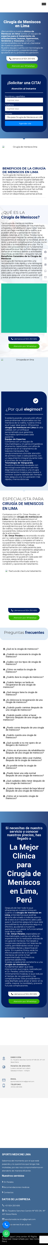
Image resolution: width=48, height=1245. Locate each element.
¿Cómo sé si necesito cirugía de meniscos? (22, 797)
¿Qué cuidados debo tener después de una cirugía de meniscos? (25, 782)
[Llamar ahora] (6, 1224)
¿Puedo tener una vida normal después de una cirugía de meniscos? (25, 774)
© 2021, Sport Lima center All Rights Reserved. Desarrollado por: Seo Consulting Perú (23, 1239)
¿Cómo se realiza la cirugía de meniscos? (21, 670)
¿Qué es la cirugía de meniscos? (22, 649)
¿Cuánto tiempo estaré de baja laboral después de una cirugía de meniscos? (25, 789)
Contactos (8, 1192)
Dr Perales (8, 1182)
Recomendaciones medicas (16, 1187)
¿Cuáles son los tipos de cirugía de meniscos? (23, 663)
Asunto (8, 113)
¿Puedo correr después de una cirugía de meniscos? (25, 728)
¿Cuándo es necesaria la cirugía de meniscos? (23, 655)
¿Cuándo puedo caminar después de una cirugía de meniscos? (24, 708)
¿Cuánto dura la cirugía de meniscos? (25, 677)
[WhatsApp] (6, 1233)
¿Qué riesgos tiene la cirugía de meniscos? (21, 693)
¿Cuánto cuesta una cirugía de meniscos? (21, 736)
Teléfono (9, 105)
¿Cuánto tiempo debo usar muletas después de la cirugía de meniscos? (24, 759)
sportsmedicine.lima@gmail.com (22, 1081)
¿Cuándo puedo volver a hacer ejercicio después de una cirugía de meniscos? (22, 717)
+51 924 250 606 (16, 1087)
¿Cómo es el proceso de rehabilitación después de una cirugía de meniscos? (25, 751)
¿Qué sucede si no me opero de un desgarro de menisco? (23, 744)
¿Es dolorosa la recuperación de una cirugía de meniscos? (24, 701)
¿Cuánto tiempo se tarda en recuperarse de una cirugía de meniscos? (19, 684)
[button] (24, 649)
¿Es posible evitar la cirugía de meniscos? (21, 766)
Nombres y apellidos (15, 96)
